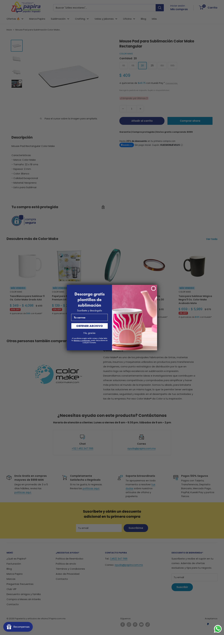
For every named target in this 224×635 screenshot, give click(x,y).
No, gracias (89, 333)
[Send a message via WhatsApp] (217, 628)
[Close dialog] (153, 288)
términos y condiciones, (82, 340)
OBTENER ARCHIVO (89, 326)
